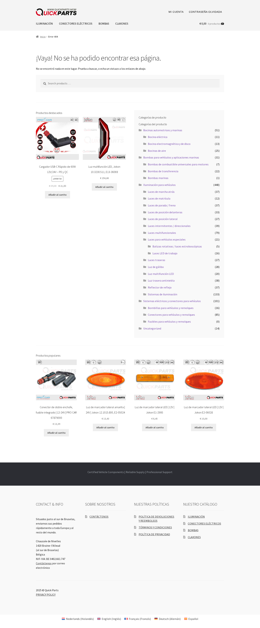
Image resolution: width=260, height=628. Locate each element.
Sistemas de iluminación (162, 294)
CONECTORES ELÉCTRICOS (75, 23)
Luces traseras (156, 260)
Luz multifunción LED (161, 274)
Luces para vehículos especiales (167, 239)
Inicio (43, 36)
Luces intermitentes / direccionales (169, 226)
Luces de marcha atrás (161, 191)
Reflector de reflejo (160, 287)
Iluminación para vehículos (159, 185)
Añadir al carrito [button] (57, 194)
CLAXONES (121, 23)
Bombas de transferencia (163, 171)
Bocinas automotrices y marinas (162, 130)
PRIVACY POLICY (46, 594)
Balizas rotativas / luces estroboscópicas (177, 246)
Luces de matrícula (159, 198)
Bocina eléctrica (157, 137)
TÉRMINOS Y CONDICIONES (155, 527)
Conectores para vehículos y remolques (171, 314)
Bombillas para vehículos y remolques (170, 308)
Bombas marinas (158, 178)
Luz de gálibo (156, 267)
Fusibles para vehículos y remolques (169, 321)
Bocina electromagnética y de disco (169, 144)
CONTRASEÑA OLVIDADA (205, 11)
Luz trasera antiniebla (161, 280)
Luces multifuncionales (162, 233)
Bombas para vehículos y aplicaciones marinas (171, 157)
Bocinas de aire (157, 150)
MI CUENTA (176, 11)
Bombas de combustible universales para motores (178, 164)
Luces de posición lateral (163, 219)
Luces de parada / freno (162, 205)
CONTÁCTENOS (98, 516)
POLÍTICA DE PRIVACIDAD (154, 534)
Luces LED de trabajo (164, 253)
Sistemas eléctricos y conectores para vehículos (172, 301)
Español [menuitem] (193, 619)
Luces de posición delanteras (165, 212)
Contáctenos (44, 563)
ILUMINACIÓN (44, 23)
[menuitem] (78, 618)
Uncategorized (152, 328)
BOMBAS (104, 23)
